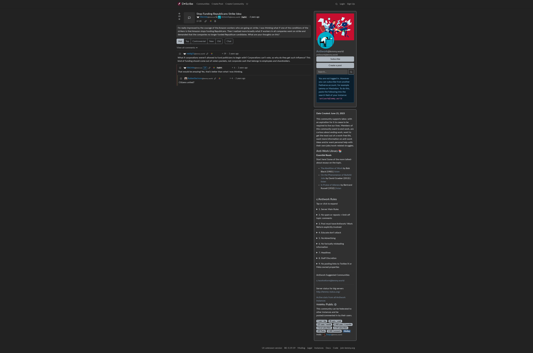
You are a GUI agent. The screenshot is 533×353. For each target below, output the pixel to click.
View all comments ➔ (187, 48)
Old (219, 41)
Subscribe (335, 59)
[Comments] (189, 17)
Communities (203, 4)
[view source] (215, 21)
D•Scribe (187, 4)
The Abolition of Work (331, 168)
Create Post (217, 4)
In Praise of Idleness (330, 185)
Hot (180, 41)
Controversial (199, 41)
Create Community (234, 4)
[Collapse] (180, 54)
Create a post (335, 65)
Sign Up (351, 4)
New (211, 41)
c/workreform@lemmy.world (330, 280)
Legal (309, 348)
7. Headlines (325, 253)
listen (337, 172)
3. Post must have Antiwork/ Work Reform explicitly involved (334, 225)
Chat (229, 41)
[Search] (336, 4)
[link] (205, 21)
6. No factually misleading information (330, 245)
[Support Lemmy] (247, 4)
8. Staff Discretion (327, 258)
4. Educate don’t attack (330, 233)
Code (335, 348)
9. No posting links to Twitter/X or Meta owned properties (334, 265)
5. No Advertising (327, 238)
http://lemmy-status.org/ (328, 292)
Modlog (347, 331)
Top (187, 41)
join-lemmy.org (347, 348)
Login (342, 4)
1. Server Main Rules (329, 209)
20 (200, 21)
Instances (319, 348)
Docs (328, 348)
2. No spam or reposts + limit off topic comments (333, 216)
